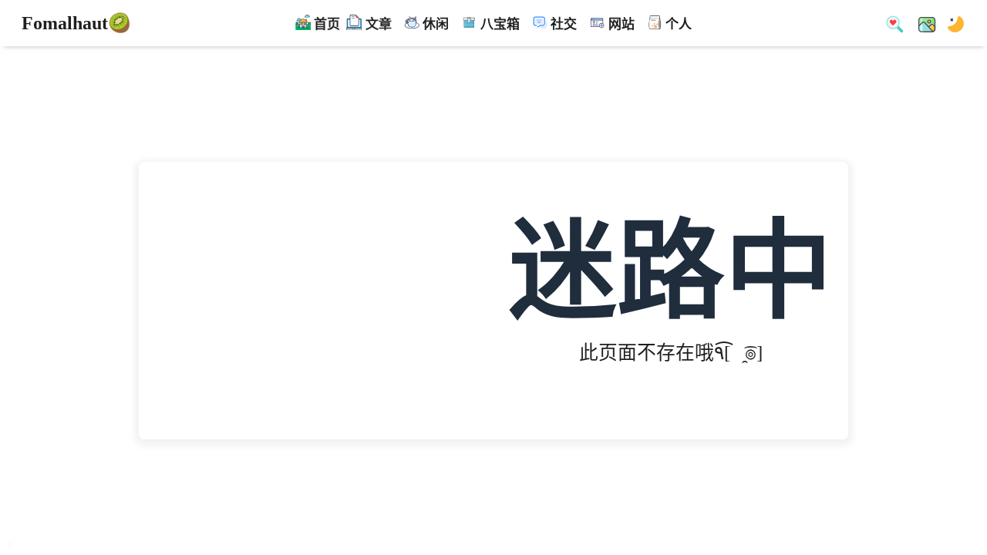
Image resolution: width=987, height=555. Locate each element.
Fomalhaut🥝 (76, 23)
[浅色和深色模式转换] (951, 23)
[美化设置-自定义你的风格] (922, 23)
